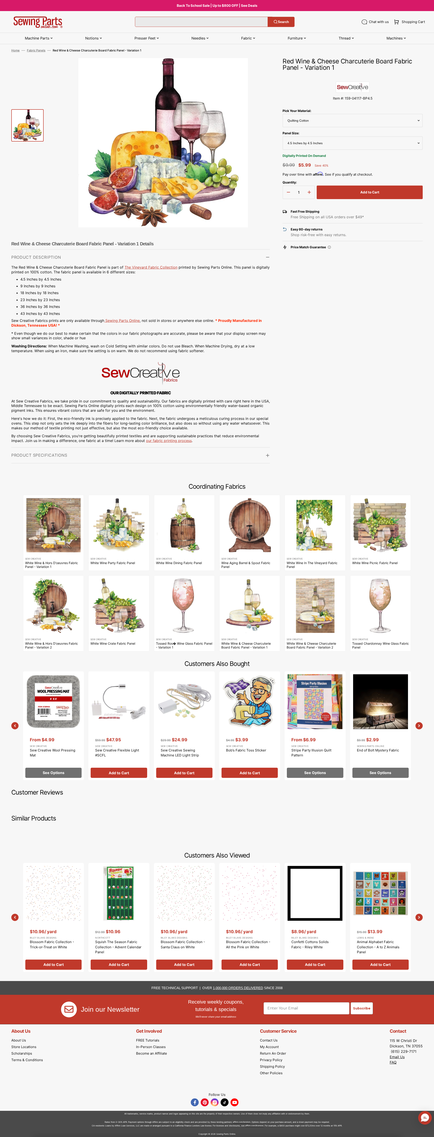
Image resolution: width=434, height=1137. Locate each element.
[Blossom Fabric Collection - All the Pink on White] (249, 917)
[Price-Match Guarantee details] (329, 247)
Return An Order (273, 1053)
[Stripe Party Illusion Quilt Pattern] (315, 725)
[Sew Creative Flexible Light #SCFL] (118, 725)
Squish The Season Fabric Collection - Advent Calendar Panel (118, 947)
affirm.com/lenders (241, 1122)
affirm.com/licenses (254, 1125)
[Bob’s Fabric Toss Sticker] (249, 725)
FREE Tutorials (147, 1040)
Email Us (397, 1057)
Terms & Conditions (27, 1060)
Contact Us (269, 1040)
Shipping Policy (272, 1066)
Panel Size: (291, 133)
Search (283, 22)
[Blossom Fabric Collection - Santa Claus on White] (184, 917)
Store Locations (23, 1047)
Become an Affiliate (151, 1053)
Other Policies (271, 1073)
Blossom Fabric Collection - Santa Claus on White (183, 944)
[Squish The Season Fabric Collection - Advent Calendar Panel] (118, 917)
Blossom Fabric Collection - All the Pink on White (248, 944)
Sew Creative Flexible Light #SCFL (117, 753)
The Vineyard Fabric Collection (151, 267)
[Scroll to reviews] (353, 76)
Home (15, 50)
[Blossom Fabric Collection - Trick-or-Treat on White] (53, 917)
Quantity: (290, 182)
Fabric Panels (36, 50)
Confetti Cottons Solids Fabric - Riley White (310, 944)
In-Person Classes (151, 1047)
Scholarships (21, 1053)
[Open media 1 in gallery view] (259, 68)
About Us (18, 1040)
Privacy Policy (271, 1060)
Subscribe (361, 1008)
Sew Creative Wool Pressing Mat (52, 753)
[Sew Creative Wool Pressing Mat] (53, 725)
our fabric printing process (169, 440)
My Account (269, 1047)
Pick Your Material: (297, 111)
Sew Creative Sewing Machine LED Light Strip (180, 753)
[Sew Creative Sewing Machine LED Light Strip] (184, 725)
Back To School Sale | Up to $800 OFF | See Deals (217, 5)
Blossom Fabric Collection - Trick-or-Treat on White (52, 944)
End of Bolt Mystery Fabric (378, 750)
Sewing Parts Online (122, 320)
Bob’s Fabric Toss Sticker (246, 750)
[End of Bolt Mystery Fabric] (380, 725)
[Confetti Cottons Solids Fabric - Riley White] (315, 917)
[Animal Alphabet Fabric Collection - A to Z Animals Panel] (380, 917)
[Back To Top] (427, 1130)
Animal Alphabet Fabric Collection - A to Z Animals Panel (378, 947)
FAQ (393, 1062)
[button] (408, 22)
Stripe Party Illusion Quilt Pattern (311, 753)
